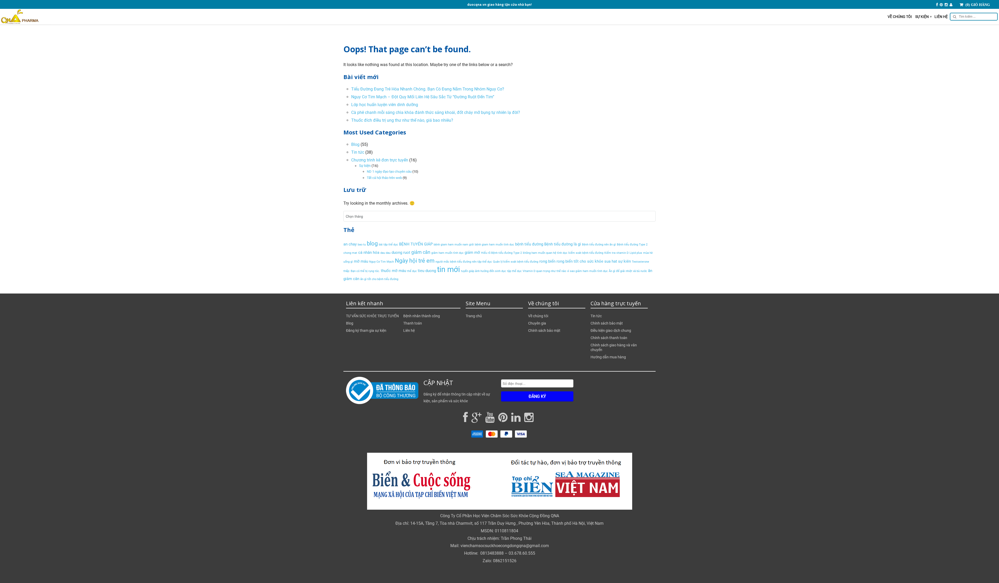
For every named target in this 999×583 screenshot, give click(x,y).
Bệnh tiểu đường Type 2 (632, 244)
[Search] (972, 17)
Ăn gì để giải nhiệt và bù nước (628, 271)
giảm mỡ (472, 252)
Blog (355, 144)
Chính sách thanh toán (609, 338)
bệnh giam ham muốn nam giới (454, 244)
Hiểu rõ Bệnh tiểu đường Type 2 (501, 253)
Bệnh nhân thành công (421, 316)
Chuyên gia (537, 323)
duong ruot (401, 252)
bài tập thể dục (388, 244)
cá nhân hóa (368, 252)
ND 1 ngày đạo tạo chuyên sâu (389, 171)
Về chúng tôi (900, 17)
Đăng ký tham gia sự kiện (366, 330)
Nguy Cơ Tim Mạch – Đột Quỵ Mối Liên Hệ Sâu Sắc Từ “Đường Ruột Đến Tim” (422, 96)
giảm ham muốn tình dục (447, 253)
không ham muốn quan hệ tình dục (545, 253)
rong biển (547, 261)
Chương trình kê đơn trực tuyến (379, 160)
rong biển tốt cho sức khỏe (579, 261)
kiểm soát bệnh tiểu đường (585, 253)
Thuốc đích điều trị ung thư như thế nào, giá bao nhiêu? (402, 120)
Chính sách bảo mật (544, 330)
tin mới (448, 269)
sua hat (610, 261)
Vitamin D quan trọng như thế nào (544, 271)
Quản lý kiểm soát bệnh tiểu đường (515, 261)
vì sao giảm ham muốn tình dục (587, 271)
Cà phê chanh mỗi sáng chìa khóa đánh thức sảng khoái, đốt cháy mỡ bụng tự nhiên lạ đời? (435, 112)
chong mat (350, 253)
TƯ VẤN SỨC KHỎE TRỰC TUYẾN (372, 316)
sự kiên (624, 261)
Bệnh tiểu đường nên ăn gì (599, 244)
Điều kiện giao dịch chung (611, 330)
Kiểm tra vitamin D (616, 253)
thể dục (412, 271)
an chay (350, 244)
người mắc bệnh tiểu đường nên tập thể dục (464, 261)
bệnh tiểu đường (529, 244)
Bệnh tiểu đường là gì (562, 244)
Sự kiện (923, 17)
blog (372, 243)
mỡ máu (361, 261)
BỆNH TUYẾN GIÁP (416, 244)
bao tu (362, 244)
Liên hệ (941, 17)
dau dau (385, 253)
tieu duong (427, 270)
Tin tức (357, 152)
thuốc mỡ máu (393, 270)
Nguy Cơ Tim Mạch (381, 261)
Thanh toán (412, 323)
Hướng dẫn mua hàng (608, 357)
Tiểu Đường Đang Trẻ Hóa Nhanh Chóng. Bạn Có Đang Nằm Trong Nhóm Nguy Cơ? (427, 89)
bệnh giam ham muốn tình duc (494, 244)
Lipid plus (636, 253)
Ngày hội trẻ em (414, 260)
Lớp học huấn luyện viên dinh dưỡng (384, 104)
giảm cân (420, 252)
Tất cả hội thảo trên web (384, 178)
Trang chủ (474, 316)
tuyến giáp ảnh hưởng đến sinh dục (483, 271)
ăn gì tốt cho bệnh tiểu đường (379, 279)
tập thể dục (514, 271)
